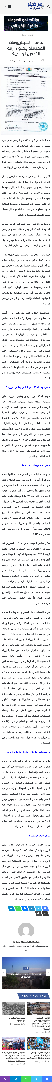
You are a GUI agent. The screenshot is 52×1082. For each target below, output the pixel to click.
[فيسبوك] (44, 908)
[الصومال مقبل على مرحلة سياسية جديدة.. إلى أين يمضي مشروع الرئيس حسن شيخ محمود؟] (13, 1043)
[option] (26, 973)
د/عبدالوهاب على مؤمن (32, 61)
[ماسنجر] (24, 908)
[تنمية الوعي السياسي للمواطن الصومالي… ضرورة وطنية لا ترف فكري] (38, 1043)
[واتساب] (17, 908)
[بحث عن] (48, 7)
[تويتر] (37, 908)
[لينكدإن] (31, 908)
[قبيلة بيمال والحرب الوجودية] (13, 1008)
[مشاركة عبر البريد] (44, 913)
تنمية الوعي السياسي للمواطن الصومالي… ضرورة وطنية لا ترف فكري (38, 1055)
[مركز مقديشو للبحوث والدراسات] (36, 6)
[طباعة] (37, 913)
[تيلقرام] (10, 908)
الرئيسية (27, 35)
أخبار (21, 35)
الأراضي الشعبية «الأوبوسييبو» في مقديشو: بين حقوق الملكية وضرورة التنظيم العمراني (40, 1023)
